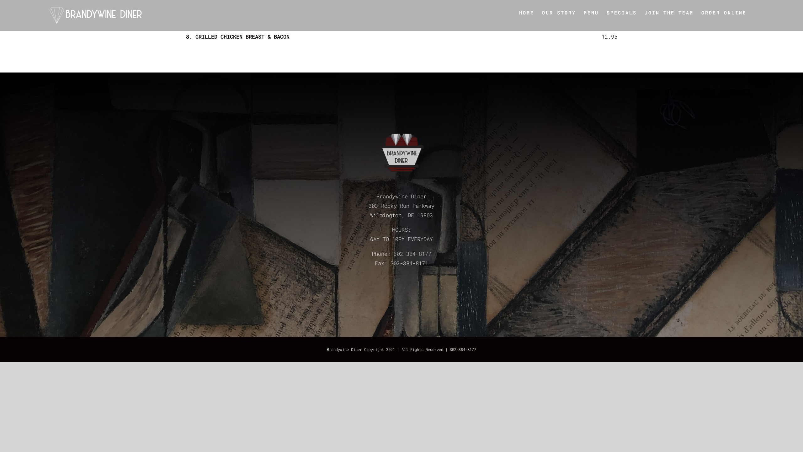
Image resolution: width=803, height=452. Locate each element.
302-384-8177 (412, 253)
